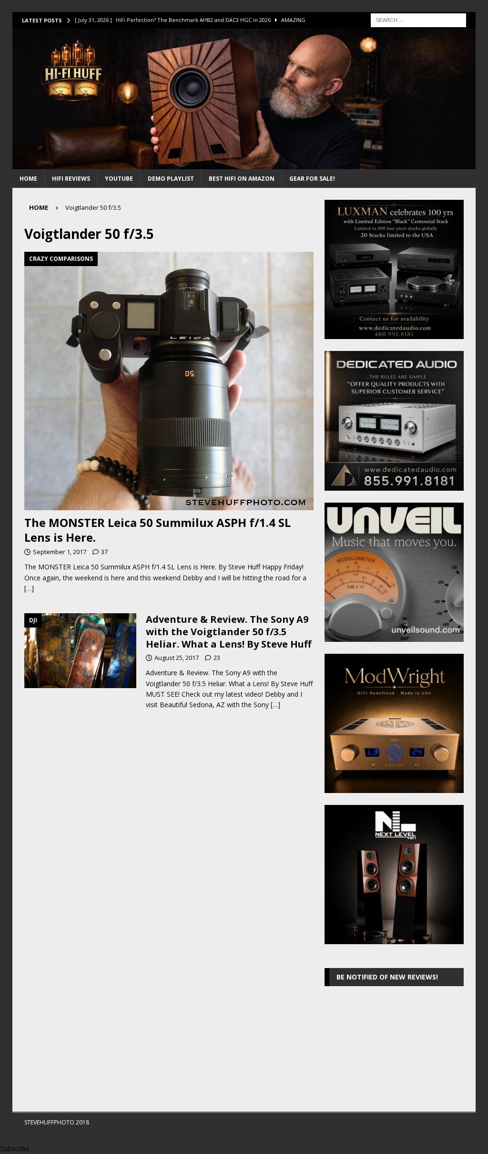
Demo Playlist (171, 179)
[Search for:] (418, 19)
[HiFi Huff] (244, 163)
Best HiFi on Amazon (241, 179)
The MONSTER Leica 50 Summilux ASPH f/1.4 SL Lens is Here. (157, 530)
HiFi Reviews (71, 179)
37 (104, 551)
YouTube (119, 179)
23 (217, 657)
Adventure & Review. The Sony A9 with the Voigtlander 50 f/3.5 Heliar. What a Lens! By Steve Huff (228, 631)
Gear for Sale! (312, 179)
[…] (29, 588)
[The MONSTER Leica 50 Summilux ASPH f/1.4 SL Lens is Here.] (169, 381)
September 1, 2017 (59, 551)
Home (28, 179)
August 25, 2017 (176, 657)
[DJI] (80, 650)
